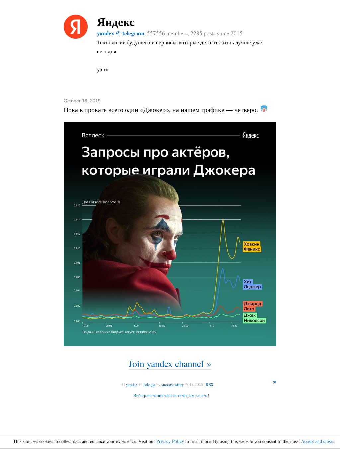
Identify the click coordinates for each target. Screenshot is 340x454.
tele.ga (149, 384)
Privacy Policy (170, 441)
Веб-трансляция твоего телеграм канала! (171, 395)
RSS (209, 384)
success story (172, 384)
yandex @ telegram (120, 33)
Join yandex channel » (170, 363)
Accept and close (317, 441)
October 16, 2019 (82, 100)
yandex (132, 384)
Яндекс (116, 21)
